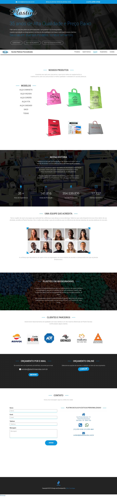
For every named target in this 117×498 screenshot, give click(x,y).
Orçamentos (103, 52)
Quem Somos (16, 42)
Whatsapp (2, 495)
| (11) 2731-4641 (88, 429)
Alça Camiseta (25, 90)
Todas (26, 113)
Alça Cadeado (26, 105)
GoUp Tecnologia (70, 488)
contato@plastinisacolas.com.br (83, 435)
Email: (11, 414)
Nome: (11, 408)
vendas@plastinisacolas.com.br (34, 369)
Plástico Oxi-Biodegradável (52, 42)
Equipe (95, 52)
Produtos (77, 52)
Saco (26, 109)
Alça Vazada (26, 94)
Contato (112, 52)
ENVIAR (34, 374)
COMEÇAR (83, 369)
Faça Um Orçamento (32, 43)
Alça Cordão (26, 98)
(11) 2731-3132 (94, 2)
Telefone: (12, 421)
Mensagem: (13, 428)
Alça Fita (26, 102)
